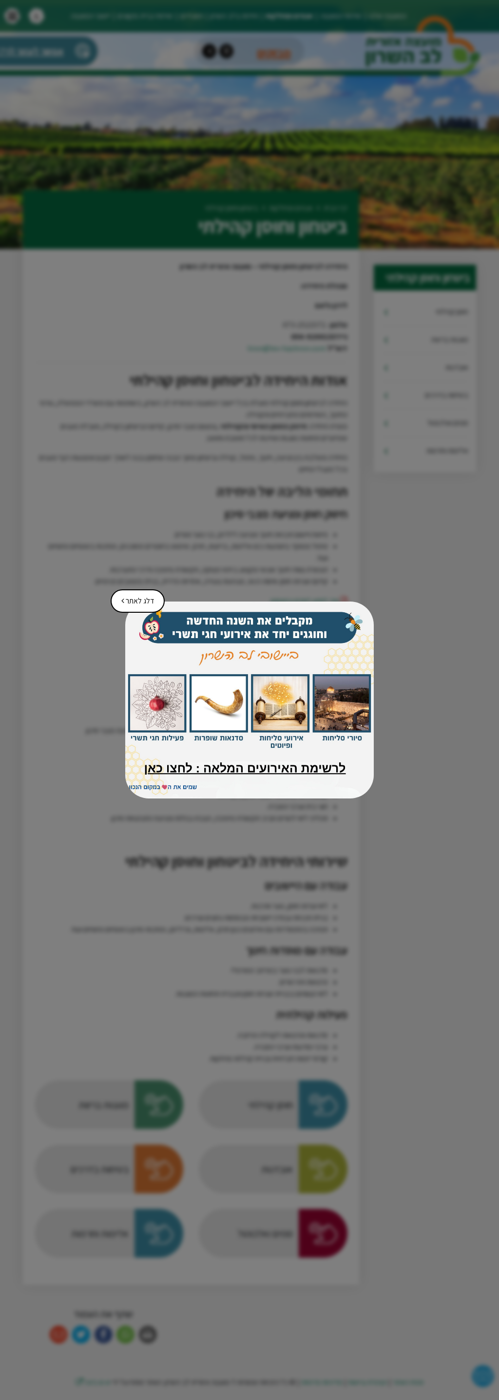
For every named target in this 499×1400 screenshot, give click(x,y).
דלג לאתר (134, 597)
